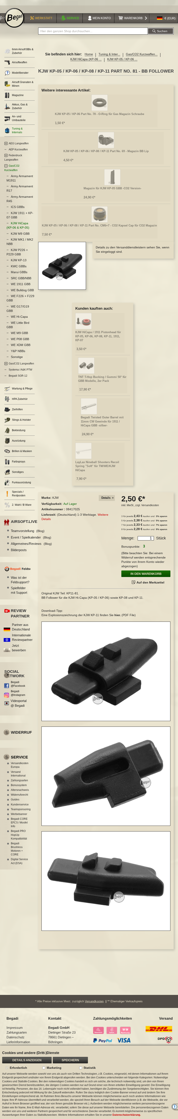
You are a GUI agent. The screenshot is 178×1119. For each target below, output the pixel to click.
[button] (166, 18)
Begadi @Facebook (18, 684)
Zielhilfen (17, 409)
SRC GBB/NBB (21, 278)
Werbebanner (19, 814)
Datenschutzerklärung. (126, 1114)
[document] (89, 1082)
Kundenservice (20, 804)
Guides (15, 799)
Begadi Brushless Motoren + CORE (17, 849)
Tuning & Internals (17, 130)
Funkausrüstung (21, 482)
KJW (55, 497)
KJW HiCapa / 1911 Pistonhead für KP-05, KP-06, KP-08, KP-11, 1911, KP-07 (98, 336)
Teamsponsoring (20, 809)
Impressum (15, 1027)
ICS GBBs (18, 207)
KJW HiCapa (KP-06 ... (86, 59)
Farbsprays (18, 461)
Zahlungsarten (19, 780)
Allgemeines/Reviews (31, 543)
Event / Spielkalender (31, 537)
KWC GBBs (18, 266)
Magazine (18, 95)
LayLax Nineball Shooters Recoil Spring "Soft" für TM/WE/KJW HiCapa (97, 466)
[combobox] (92, 31)
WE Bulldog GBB (22, 290)
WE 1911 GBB (20, 284)
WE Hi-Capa (19, 316)
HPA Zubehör (20, 399)
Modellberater (20, 72)
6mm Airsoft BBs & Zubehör (22, 51)
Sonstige (17, 357)
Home (89, 54)
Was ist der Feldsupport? (20, 580)
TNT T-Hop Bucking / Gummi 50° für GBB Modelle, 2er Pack (102, 379)
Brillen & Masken (22, 451)
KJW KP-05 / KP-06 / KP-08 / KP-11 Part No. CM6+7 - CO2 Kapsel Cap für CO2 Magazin (99, 225)
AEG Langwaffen (19, 143)
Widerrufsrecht (19, 794)
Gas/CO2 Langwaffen (21, 363)
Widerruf (21, 732)
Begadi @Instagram (18, 693)
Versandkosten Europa (19, 765)
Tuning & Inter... (109, 54)
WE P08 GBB (20, 339)
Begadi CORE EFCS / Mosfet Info (19, 822)
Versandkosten (150, 505)
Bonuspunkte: (130, 546)
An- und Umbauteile (19, 118)
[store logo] (14, 18)
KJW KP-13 (18, 260)
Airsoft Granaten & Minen (22, 84)
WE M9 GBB (19, 333)
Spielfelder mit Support (19, 590)
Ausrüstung (18, 440)
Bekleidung (18, 430)
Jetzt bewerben (19, 648)
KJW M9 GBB (20, 233)
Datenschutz (16, 1037)
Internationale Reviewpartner (22, 637)
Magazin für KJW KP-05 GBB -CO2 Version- (112, 188)
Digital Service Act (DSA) (19, 861)
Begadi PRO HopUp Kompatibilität (19, 835)
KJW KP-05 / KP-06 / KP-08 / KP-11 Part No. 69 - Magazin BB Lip (106, 151)
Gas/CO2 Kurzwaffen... (142, 54)
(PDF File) (125, 615)
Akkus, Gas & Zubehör (20, 106)
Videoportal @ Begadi (18, 703)
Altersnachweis (20, 789)
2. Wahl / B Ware (21, 504)
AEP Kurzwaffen (18, 149)
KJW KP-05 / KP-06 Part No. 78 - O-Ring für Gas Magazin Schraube (99, 114)
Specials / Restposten (18, 493)
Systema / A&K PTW (20, 369)
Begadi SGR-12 (18, 375)
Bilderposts (19, 550)
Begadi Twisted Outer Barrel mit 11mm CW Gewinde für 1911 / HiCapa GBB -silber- (102, 421)
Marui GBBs (19, 272)
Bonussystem (19, 785)
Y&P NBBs (18, 351)
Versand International (18, 773)
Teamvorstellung (27, 531)
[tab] (107, 498)
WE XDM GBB (20, 345)
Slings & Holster (21, 419)
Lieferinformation (18, 1042)
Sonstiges (18, 472)
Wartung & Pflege (22, 388)
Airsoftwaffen (19, 62)
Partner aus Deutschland (21, 627)
